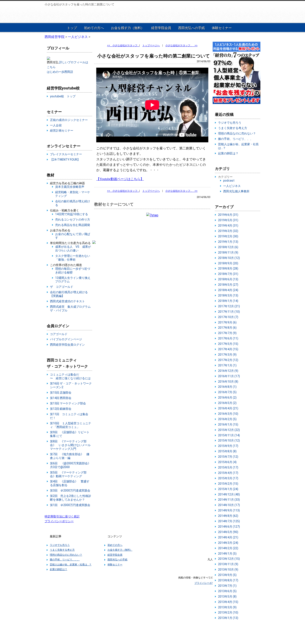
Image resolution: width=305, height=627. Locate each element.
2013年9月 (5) (227, 575)
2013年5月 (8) (227, 596)
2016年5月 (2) (227, 403)
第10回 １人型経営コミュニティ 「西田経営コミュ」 (70, 425)
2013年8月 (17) (228, 580)
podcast (228, 180)
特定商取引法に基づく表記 (62, 516)
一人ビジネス (232, 186)
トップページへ (151, 45)
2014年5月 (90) (228, 532)
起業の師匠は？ (228, 153)
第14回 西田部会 (60, 398)
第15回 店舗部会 (60, 392)
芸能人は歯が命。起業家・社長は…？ (71, 564)
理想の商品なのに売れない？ (237, 133)
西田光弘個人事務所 (236, 191)
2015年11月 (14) (229, 435)
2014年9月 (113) (229, 510)
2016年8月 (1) (227, 386)
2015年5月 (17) (228, 467)
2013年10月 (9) (228, 569)
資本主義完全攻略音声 (69, 186)
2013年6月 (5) (227, 591)
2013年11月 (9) (228, 564)
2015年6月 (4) (227, 462)
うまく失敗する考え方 (232, 128)
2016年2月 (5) (227, 419)
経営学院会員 (161, 28)
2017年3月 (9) (227, 354)
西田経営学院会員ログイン (67, 344)
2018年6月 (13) (228, 279)
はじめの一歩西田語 (60, 71)
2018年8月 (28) (228, 268)
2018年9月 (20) (228, 263)
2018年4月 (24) (228, 290)
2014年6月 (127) (229, 526)
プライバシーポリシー (59, 521)
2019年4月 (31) (228, 225)
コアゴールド (58, 334)
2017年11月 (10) (229, 311)
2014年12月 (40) (229, 494)
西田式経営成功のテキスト (67, 301)
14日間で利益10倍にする (71, 214)
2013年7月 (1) (227, 585)
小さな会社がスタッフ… (123, 45)
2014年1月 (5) (227, 553)
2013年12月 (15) (229, 558)
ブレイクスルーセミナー (66, 154)
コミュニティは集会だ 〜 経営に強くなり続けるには (70, 376)
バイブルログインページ (66, 339)
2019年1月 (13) (228, 241)
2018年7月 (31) (228, 274)
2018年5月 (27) (228, 284)
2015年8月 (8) (227, 451)
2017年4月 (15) (228, 349)
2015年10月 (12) (229, 440)
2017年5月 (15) (228, 343)
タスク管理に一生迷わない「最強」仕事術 (72, 257)
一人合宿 (56, 125)
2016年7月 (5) (227, 392)
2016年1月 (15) (228, 424)
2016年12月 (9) (228, 370)
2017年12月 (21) (229, 306)
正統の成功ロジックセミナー (69, 120)
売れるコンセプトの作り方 (72, 219)
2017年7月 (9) (227, 333)
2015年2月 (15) (228, 483)
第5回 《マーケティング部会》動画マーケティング (68, 474)
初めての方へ (94, 28)
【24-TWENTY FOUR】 (65, 159)
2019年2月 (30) (228, 236)
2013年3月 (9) (227, 607)
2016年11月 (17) (229, 376)
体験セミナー (222, 28)
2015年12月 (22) (229, 430)
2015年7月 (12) (228, 456)
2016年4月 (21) (228, 408)
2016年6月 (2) (227, 397)
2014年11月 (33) (229, 499)
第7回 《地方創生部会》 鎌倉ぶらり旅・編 (69, 456)
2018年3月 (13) (228, 295)
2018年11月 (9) (228, 252)
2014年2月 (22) (228, 548)
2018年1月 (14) (228, 301)
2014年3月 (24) (228, 542)
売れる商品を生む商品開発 (72, 225)
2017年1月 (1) (227, 365)
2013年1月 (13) (228, 618)
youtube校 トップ (63, 96)
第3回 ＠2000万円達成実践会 (70, 490)
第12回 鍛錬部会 (60, 408)
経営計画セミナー (61, 130)
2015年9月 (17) (228, 446)
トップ (72, 28)
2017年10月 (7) (228, 317)
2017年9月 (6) (227, 322)
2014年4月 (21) (228, 537)
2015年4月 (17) (228, 473)
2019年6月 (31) (228, 214)
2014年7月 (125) (229, 521)
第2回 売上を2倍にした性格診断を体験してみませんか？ (70, 497)
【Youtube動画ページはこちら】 (120, 179)
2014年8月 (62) (228, 515)
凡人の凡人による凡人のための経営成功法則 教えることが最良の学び (72, 14)
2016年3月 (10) (228, 413)
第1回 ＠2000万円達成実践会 (70, 505)
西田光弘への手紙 (191, 28)
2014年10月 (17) (229, 505)
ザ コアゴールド (61, 286)
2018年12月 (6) (228, 247)
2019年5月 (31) (228, 220)
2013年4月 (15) (228, 602)
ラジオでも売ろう (229, 122)
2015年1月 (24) (228, 489)
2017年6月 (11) (228, 338)
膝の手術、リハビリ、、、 (235, 138)
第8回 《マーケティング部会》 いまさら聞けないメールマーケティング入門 (70, 445)
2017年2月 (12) (228, 360)
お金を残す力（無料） (127, 28)
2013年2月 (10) (228, 612)
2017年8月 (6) (227, 327)
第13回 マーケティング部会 (68, 403)
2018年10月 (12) (229, 258)
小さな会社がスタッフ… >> (181, 45)
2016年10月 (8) (228, 381)
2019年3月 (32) (228, 231)
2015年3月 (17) (228, 478)
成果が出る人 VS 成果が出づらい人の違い (73, 248)
